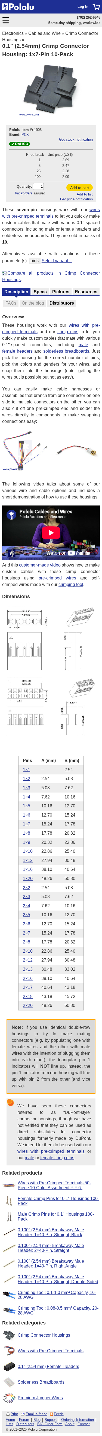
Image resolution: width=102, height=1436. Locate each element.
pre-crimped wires (57, 578)
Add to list (85, 194)
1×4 (26, 797)
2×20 (28, 1005)
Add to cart (79, 188)
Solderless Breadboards (41, 1382)
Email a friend (36, 1414)
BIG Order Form (50, 1424)
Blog (37, 1420)
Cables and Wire (44, 33)
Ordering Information (77, 1420)
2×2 (26, 887)
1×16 (28, 869)
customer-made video (40, 565)
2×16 (28, 978)
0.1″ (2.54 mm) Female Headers (48, 1366)
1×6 (26, 815)
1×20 (28, 878)
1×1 (26, 769)
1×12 (28, 860)
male (83, 344)
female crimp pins (57, 1157)
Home (10, 1420)
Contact (84, 1424)
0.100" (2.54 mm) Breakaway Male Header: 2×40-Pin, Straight (51, 1248)
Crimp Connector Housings (44, 1335)
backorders (23, 193)
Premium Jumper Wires (40, 1397)
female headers (17, 351)
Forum (24, 1420)
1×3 (26, 788)
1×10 (28, 851)
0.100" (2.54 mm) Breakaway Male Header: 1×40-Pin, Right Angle (51, 1263)
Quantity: (24, 186)
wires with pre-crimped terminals (51, 1151)
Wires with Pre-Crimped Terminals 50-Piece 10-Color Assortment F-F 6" (54, 1185)
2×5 (26, 914)
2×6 (26, 924)
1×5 (26, 806)
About (70, 1424)
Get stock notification (76, 139)
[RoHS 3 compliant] (19, 145)
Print (14, 1414)
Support (51, 1420)
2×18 (28, 996)
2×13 (28, 969)
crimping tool (70, 584)
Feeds (59, 1414)
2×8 (26, 942)
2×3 (26, 896)
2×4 (26, 906)
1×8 (26, 833)
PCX (25, 135)
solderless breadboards (66, 351)
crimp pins (67, 331)
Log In (83, 7)
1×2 (26, 778)
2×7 (26, 933)
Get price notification (76, 199)
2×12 (28, 960)
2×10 (28, 951)
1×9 (26, 842)
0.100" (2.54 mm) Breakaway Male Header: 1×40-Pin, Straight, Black (51, 1232)
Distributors (25, 1424)
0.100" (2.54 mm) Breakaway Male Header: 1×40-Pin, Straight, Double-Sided (58, 1279)
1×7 (26, 824)
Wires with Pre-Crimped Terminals (51, 1351)
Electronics (13, 33)
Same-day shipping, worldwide (74, 23)
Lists (9, 1424)
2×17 (28, 987)
